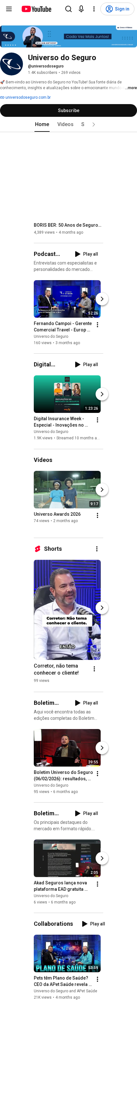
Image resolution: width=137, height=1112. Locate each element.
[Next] (102, 299)
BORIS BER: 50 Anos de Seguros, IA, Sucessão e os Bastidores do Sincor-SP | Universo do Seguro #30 (69, 225)
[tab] (42, 124)
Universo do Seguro (51, 336)
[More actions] (97, 324)
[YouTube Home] (36, 9)
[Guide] (9, 9)
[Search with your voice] (81, 9)
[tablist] (68, 124)
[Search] (68, 9)
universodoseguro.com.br (27, 97)
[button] (93, 124)
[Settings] (94, 9)
